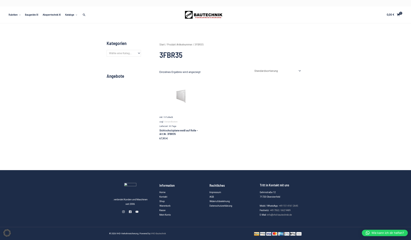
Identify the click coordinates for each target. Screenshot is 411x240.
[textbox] (122, 53)
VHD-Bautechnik (158, 233)
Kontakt (163, 197)
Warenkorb (165, 205)
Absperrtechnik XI (52, 14)
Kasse (162, 210)
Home (162, 192)
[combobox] (124, 53)
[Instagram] (123, 211)
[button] (19, 14)
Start (162, 44)
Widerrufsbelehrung (220, 201)
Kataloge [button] (69, 14)
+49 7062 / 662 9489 (280, 210)
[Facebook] (130, 211)
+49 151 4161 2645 (288, 205)
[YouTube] (137, 211)
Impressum (215, 192)
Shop (162, 201)
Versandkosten (171, 122)
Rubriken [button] (13, 14)
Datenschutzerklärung (221, 205)
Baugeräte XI (31, 14)
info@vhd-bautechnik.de (279, 214)
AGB (212, 197)
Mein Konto (165, 214)
